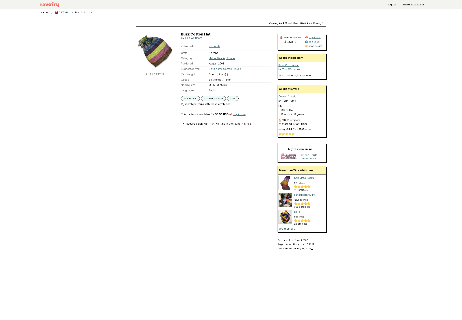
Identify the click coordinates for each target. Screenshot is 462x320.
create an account (413, 4)
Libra (297, 211)
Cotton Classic (287, 96)
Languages (187, 90)
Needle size (188, 84)
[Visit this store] (288, 156)
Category (187, 58)
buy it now (239, 114)
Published (187, 63)
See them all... (287, 228)
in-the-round (190, 98)
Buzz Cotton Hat (288, 65)
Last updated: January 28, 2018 (295, 248)
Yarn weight (188, 74)
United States (309, 158)
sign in (392, 4)
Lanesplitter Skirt (304, 194)
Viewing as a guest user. (296, 23)
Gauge (185, 79)
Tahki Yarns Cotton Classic (225, 68)
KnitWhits (63, 12)
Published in (188, 46)
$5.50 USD (292, 42)
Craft (184, 52)
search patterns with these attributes (207, 104)
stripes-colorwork (213, 98)
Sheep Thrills (309, 154)
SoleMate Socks (304, 177)
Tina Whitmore (193, 37)
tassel (233, 98)
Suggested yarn (191, 68)
